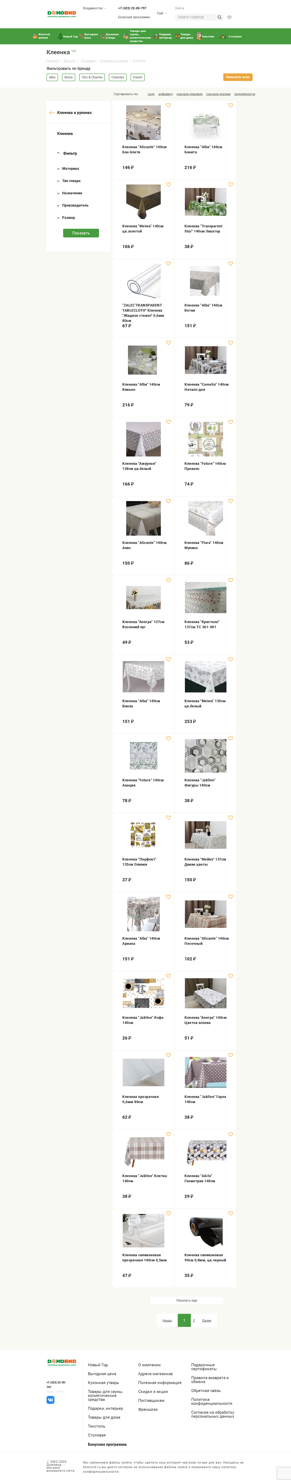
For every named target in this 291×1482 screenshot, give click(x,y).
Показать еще (186, 1300)
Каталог (70, 61)
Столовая (88, 61)
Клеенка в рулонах (114, 61)
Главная (53, 61)
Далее (206, 1321)
